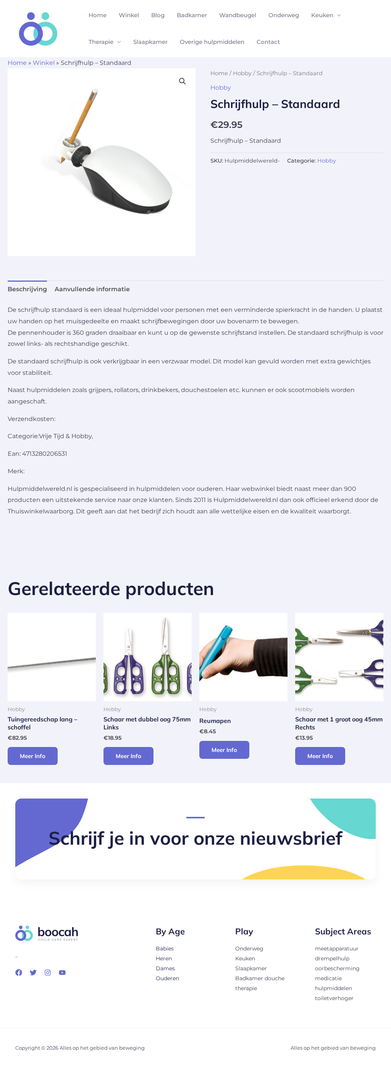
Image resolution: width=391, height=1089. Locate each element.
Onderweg (283, 15)
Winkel (129, 15)
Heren (164, 958)
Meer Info (32, 756)
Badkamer (192, 15)
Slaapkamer (150, 41)
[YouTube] (62, 972)
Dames (165, 968)
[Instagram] (47, 972)
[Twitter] (33, 972)
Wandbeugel (237, 15)
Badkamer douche (259, 978)
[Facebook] (18, 972)
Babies (165, 948)
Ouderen (167, 978)
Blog (158, 15)
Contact (268, 41)
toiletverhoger (334, 998)
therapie (246, 988)
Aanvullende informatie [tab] (92, 289)
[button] (182, 81)
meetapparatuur (337, 948)
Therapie (101, 41)
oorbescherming (337, 968)
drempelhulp (332, 958)
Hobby (242, 73)
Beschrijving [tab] (27, 289)
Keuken (322, 15)
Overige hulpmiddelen (212, 41)
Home (98, 15)
